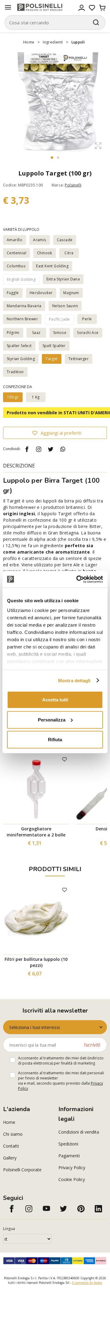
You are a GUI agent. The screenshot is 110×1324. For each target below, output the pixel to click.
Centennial (16, 252)
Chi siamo (13, 1134)
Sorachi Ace (87, 332)
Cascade (65, 239)
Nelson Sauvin (65, 305)
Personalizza (51, 719)
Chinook (44, 252)
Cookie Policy (71, 1179)
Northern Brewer (22, 318)
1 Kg (36, 397)
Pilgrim (13, 332)
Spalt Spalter (54, 345)
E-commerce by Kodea (87, 1283)
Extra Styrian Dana (63, 279)
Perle (87, 318)
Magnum (71, 292)
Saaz (36, 332)
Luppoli (78, 42)
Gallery (9, 1158)
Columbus (16, 266)
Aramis (39, 239)
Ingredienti (53, 42)
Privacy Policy (71, 1167)
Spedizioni (68, 1144)
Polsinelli (73, 185)
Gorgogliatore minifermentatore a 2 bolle (36, 832)
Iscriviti (92, 1044)
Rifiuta (55, 739)
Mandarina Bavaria (24, 305)
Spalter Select (19, 345)
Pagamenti (69, 1156)
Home (29, 42)
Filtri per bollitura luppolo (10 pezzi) (36, 962)
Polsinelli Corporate (22, 1170)
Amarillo (14, 239)
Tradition (15, 371)
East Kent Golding (52, 266)
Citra (68, 252)
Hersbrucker (41, 292)
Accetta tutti (55, 699)
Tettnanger (78, 358)
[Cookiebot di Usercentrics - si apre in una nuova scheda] (77, 579)
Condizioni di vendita (78, 1132)
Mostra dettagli (74, 680)
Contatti (11, 1146)
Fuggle (13, 292)
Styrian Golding (21, 358)
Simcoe (59, 332)
